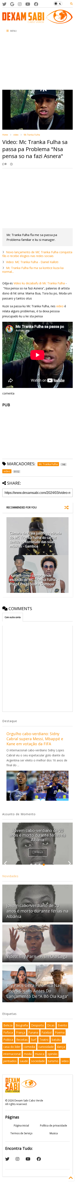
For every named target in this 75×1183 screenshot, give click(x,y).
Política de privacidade (53, 1125)
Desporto (37, 1025)
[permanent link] (11, 164)
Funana (33, 1032)
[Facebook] (36, 4)
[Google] (12, 4)
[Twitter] (4, 4)
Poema (60, 1032)
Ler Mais (38, 852)
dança (61, 1047)
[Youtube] (27, 4)
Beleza (7, 1025)
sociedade (38, 1061)
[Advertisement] (24, 62)
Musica (54, 1133)
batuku (56, 1040)
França (20, 1032)
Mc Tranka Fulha (32, 134)
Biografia (22, 1025)
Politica (8, 1040)
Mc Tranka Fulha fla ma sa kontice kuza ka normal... (33, 270)
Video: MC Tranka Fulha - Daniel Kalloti (32, 262)
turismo (53, 1061)
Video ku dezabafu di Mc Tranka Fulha (39, 283)
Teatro (44, 1040)
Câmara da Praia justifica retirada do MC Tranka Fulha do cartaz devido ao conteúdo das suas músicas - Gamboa (35, 540)
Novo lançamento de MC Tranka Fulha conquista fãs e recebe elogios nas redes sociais (37, 254)
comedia (29, 1047)
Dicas (51, 1025)
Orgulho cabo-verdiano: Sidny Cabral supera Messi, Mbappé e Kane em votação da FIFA (34, 738)
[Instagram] (20, 4)
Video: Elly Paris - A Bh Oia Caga (37, 956)
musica (39, 1054)
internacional (12, 1054)
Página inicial (21, 1125)
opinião (53, 1054)
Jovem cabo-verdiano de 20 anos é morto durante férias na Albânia (37, 835)
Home (5, 134)
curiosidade (46, 1047)
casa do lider (11, 1047)
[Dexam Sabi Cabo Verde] (37, 21)
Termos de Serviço (21, 1133)
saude (24, 1061)
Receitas (22, 1040)
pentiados (10, 1061)
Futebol (46, 1032)
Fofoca (8, 1032)
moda (28, 1054)
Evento (62, 1025)
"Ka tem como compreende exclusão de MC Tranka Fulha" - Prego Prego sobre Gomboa (34, 580)
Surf (33, 1040)
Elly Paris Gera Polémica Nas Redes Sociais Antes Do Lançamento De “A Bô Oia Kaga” (37, 991)
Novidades (10, 876)
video (15, 134)
